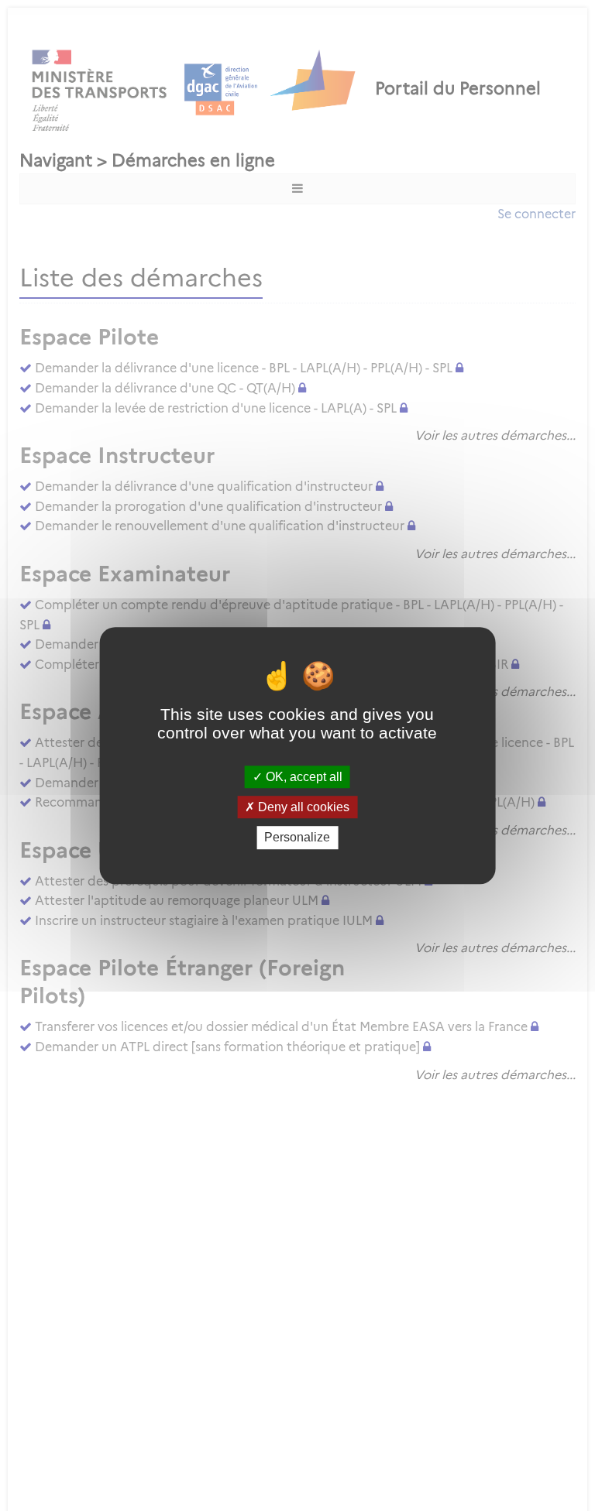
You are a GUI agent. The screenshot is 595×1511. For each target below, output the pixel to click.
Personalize (297, 838)
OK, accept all (302, 776)
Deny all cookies (302, 807)
